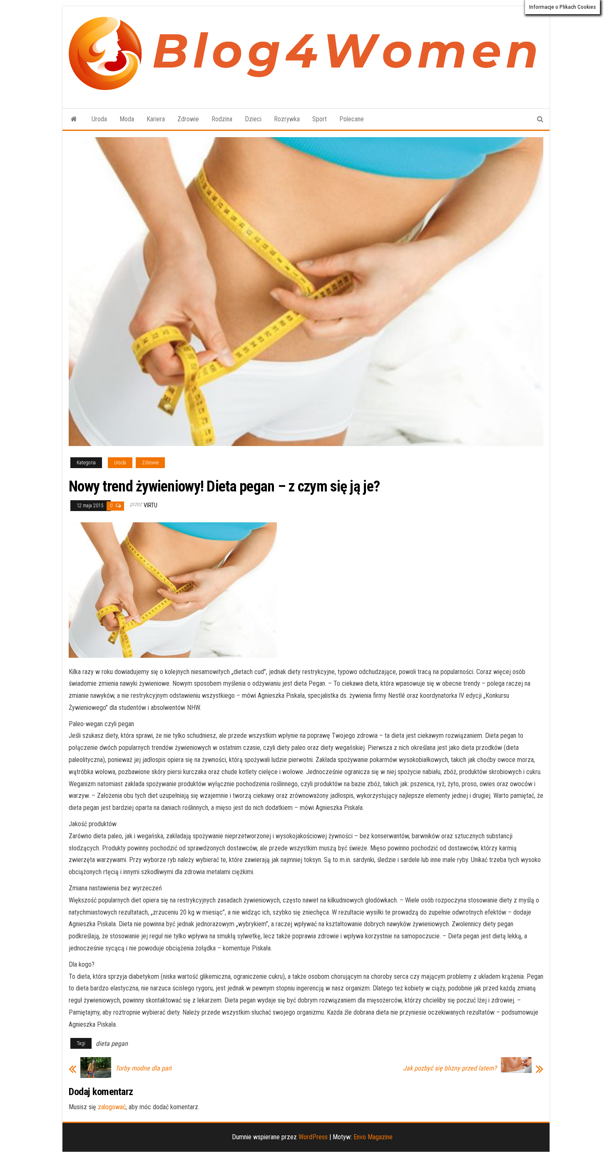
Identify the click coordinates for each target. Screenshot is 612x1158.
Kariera (156, 119)
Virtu (150, 505)
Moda (126, 119)
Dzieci (253, 119)
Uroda (99, 119)
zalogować (112, 1107)
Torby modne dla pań (143, 1068)
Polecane (351, 119)
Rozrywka (287, 119)
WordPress (313, 1137)
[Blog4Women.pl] (73, 119)
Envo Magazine (373, 1137)
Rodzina (221, 119)
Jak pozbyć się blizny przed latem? (450, 1068)
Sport (319, 119)
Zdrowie (188, 119)
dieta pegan (112, 1044)
